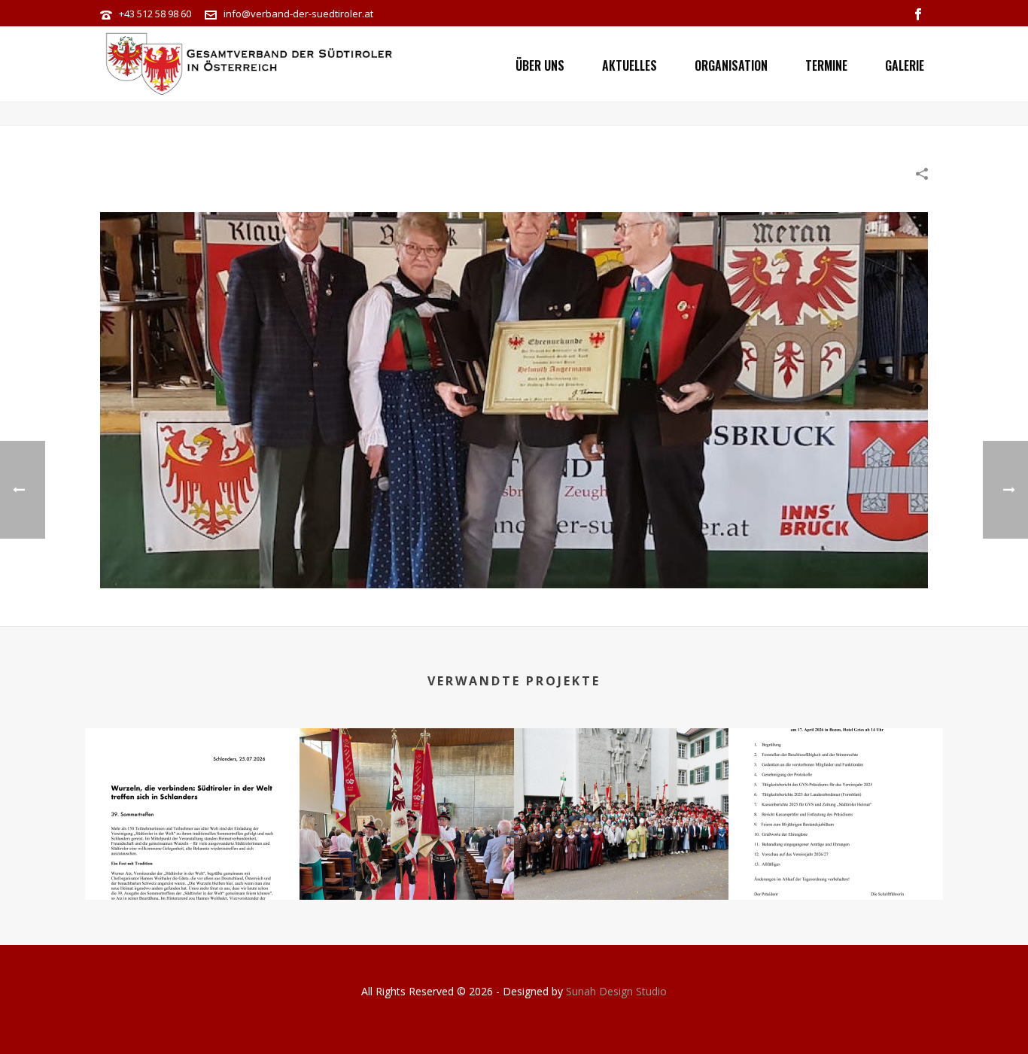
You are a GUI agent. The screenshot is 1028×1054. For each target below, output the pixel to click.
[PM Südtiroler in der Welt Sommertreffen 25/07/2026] (192, 787)
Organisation (731, 65)
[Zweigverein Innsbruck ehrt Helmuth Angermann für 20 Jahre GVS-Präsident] (514, 398)
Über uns (540, 65)
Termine (826, 65)
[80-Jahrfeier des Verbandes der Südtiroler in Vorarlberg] (621, 787)
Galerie (904, 65)
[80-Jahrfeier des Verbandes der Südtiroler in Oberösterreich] (407, 787)
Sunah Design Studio (616, 991)
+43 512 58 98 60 (155, 13)
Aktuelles (629, 65)
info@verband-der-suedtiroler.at (298, 13)
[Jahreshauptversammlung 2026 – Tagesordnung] (835, 787)
